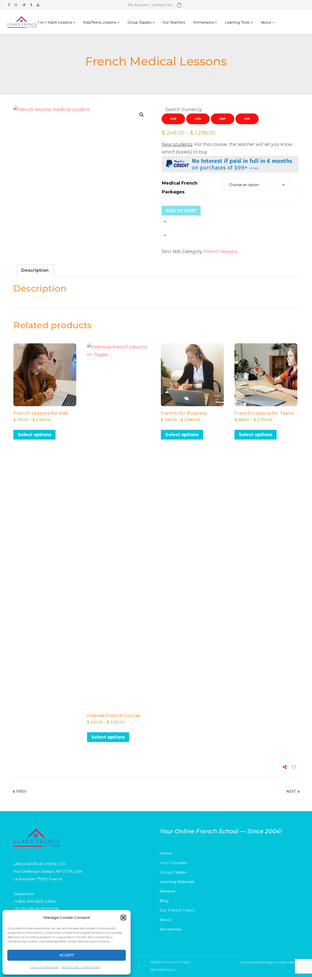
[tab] (35, 270)
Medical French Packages (179, 187)
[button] (123, 917)
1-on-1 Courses (173, 862)
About (165, 919)
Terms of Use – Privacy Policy (80, 967)
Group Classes (173, 872)
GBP (222, 119)
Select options (34, 434)
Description (35, 270)
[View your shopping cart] (179, 5)
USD (198, 119)
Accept (66, 955)
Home (166, 853)
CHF (247, 119)
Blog (164, 900)
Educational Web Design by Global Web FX (270, 962)
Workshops (170, 929)
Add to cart (181, 210)
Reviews (167, 891)
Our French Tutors (177, 910)
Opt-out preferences (44, 967)
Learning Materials (177, 881)
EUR (173, 119)
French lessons (220, 251)
